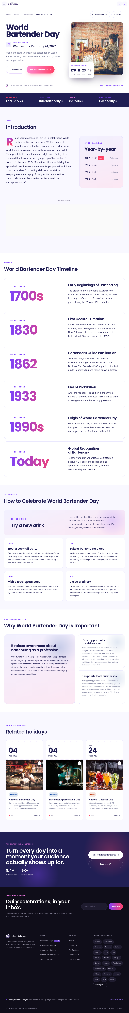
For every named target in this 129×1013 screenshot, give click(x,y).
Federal (97, 952)
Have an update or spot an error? (111, 85)
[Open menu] (4, 4)
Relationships (99, 968)
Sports (117, 974)
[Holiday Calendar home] (13, 3)
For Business (74, 950)
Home (8, 15)
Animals (97, 941)
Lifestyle (116, 958)
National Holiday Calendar (50, 955)
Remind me (17, 69)
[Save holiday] (39, 763)
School (97, 974)
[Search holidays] (119, 4)
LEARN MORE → (116, 1000)
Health (97, 958)
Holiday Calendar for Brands (104, 855)
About (71, 941)
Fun (113, 952)
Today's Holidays (49, 941)
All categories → (100, 985)
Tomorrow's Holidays (48, 945)
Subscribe (116, 906)
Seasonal (107, 974)
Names (97, 963)
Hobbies (106, 958)
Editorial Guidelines (99, 1008)
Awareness (108, 941)
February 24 (28, 15)
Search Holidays (46, 959)
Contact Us (73, 945)
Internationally (50, 101)
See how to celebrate (39, 69)
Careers (75, 101)
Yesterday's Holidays (48, 950)
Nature (106, 963)
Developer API (105, 864)
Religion (111, 968)
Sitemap (120, 1008)
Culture (117, 947)
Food (106, 952)
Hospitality (107, 101)
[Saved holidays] (124, 4)
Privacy (111, 1008)
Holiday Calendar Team (45, 85)
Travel (112, 979)
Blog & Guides (74, 959)
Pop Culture (117, 963)
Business (98, 947)
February (17, 15)
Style (96, 979)
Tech (104, 979)
